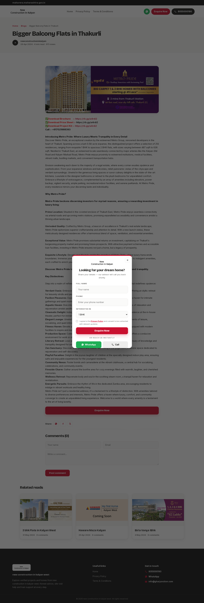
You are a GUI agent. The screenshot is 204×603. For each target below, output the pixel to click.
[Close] (127, 260)
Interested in (83, 309)
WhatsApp (90, 344)
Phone (79, 296)
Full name (81, 284)
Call (117, 344)
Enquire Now (102, 330)
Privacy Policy (97, 321)
